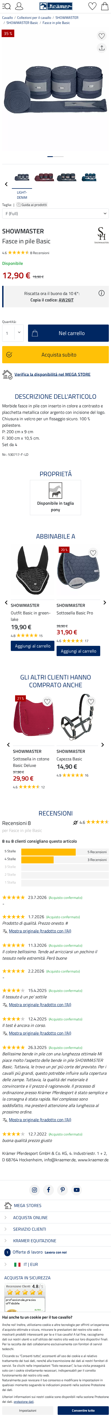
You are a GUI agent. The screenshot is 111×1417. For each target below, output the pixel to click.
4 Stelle (10, 858)
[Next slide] (104, 184)
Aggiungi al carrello (78, 651)
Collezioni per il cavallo (34, 17)
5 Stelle (10, 851)
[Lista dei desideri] (92, 5)
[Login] (19, 5)
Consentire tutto (83, 1410)
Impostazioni (27, 1410)
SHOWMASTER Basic (22, 22)
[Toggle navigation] (6, 6)
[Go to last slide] (6, 602)
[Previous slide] (6, 184)
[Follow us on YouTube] (76, 1190)
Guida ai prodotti (35, 204)
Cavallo (7, 17)
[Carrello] (105, 5)
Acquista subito (59, 354)
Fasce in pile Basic (56, 22)
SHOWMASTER (67, 17)
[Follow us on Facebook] (48, 1190)
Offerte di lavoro (36, 1252)
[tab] (50, 156)
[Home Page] (56, 5)
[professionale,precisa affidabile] (25, 1303)
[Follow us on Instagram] (34, 1190)
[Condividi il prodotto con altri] (102, 48)
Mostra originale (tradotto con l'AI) (40, 931)
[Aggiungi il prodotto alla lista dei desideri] (102, 36)
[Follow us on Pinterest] (62, 1190)
